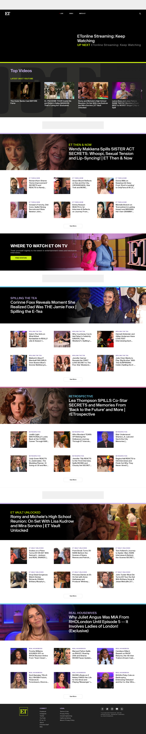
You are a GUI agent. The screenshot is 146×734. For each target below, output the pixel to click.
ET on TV (43, 720)
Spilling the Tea (23, 298)
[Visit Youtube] (117, 709)
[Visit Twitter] (107, 709)
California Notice (65, 718)
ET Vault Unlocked (25, 512)
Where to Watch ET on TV (39, 246)
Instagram (43, 714)
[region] (40, 40)
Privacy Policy (64, 714)
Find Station (21, 258)
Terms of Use (64, 712)
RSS (41, 727)
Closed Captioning (66, 716)
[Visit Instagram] (112, 709)
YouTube (42, 718)
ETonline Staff (44, 725)
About (42, 723)
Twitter (42, 716)
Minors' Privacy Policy (67, 720)
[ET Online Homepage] (7, 13)
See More (73, 226)
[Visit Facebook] (102, 709)
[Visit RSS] (122, 709)
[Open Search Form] (140, 14)
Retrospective (81, 396)
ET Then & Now (80, 144)
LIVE (61, 14)
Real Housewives (83, 613)
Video (71, 14)
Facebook (43, 712)
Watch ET (82, 14)
